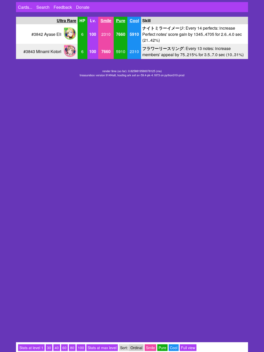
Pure (120, 20)
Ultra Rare (66, 20)
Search (43, 7)
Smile (106, 20)
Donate (82, 7)
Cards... (25, 7)
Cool (134, 20)
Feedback (63, 7)
